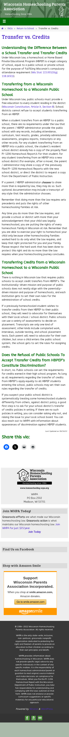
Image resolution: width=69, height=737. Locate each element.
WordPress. (47, 709)
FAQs (10, 28)
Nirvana (33, 709)
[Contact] (40, 718)
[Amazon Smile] (33, 718)
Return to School (25, 28)
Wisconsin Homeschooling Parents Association (35, 6)
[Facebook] (27, 718)
